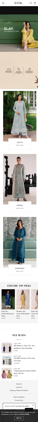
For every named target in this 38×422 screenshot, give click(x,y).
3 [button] (20, 49)
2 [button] (18, 49)
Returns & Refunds (19, 397)
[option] (19, 33)
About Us (19, 384)
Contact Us (19, 387)
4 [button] (21, 49)
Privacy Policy (19, 400)
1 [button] (16, 49)
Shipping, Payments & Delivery (19, 390)
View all (19, 339)
